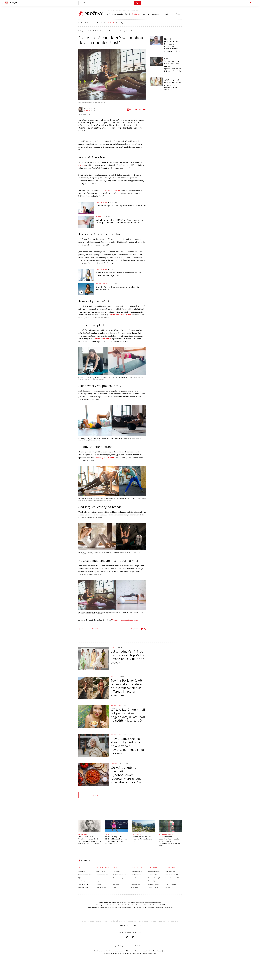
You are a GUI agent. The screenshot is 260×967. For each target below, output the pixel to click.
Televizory (151, 907)
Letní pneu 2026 (170, 871)
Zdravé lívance (135, 878)
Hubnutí (111, 23)
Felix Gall (98, 884)
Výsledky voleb (82, 878)
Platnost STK (169, 887)
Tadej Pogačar (100, 881)
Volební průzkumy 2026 (85, 874)
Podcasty (165, 14)
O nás (84, 921)
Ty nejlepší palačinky (136, 871)
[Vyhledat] (137, 3)
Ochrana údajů (111, 921)
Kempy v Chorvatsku (154, 871)
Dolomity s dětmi (153, 887)
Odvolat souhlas (170, 921)
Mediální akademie (127, 921)
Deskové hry (143, 907)
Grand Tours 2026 (101, 887)
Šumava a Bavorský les (154, 878)
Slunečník (128, 905)
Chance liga (116, 871)
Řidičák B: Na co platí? (172, 881)
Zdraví (127, 14)
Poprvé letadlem (152, 874)
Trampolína (121, 905)
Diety (117, 23)
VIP (108, 14)
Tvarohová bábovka (136, 881)
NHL (114, 887)
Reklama (148, 921)
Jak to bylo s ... (170, 57)
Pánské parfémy (169, 907)
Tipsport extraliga (118, 878)
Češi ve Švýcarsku (153, 881)
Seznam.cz (253, 3)
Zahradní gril (157, 905)
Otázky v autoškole (170, 884)
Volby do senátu (83, 884)
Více (178, 14)
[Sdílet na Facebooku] (142, 629)
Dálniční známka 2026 (171, 874)
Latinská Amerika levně (154, 884)
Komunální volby (83, 887)
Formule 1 (116, 884)
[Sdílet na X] (145, 629)
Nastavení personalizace (131, 925)
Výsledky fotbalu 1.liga (119, 874)
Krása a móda (117, 14)
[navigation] (2, 2)
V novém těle (101, 23)
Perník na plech (135, 887)
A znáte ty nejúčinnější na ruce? (125, 620)
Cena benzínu (140, 902)
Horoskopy (155, 14)
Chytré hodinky (159, 907)
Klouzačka (135, 905)
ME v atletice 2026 (118, 881)
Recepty (146, 14)
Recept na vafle (135, 884)
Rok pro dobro (90, 23)
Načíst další (93, 795)
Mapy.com (111, 902)
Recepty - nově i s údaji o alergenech (123, 10)
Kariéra (80, 23)
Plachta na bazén (112, 905)
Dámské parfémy (126, 907)
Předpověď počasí (120, 902)
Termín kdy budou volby (85, 881)
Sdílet (139, 109)
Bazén (104, 905)
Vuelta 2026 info (100, 871)
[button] (112, 74)
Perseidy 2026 (131, 902)
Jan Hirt (98, 878)
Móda (166, 77)
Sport (123, 23)
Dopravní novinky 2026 (172, 878)
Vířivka (164, 905)
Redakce (99, 921)
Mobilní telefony (104, 907)
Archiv (140, 921)
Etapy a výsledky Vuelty (102, 874)
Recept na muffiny (136, 874)
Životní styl (136, 14)
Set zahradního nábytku (145, 905)
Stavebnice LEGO (115, 907)
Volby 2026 (81, 871)
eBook (131, 109)
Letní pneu (135, 907)
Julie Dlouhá (89, 108)
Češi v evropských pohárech (153, 902)
